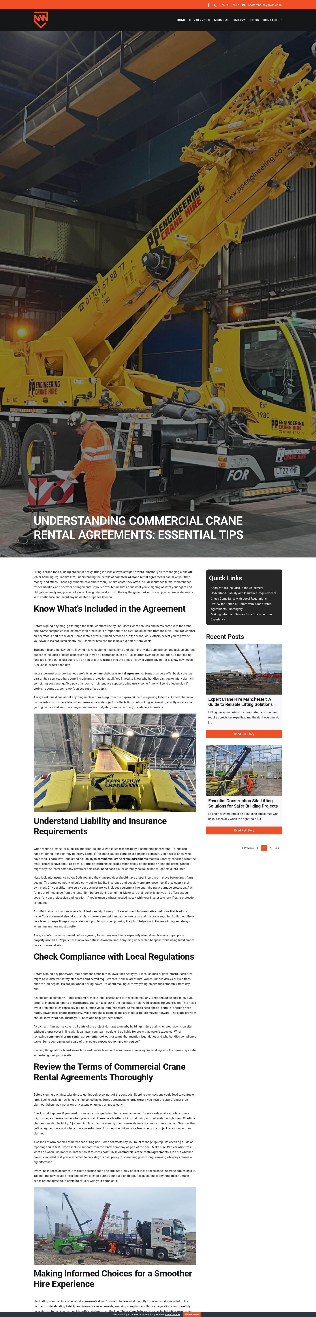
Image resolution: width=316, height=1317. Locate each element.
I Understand (192, 1314)
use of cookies (172, 1314)
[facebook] (208, 5)
